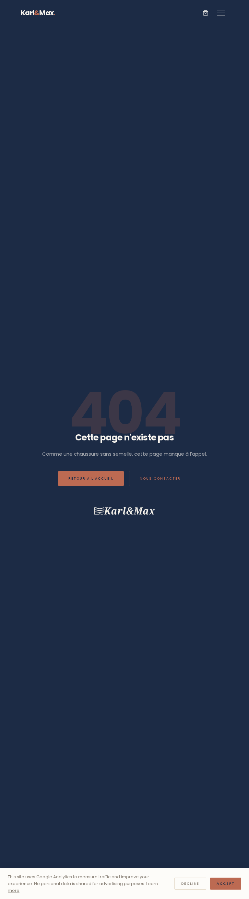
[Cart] (205, 13)
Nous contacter (160, 478)
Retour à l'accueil (90, 478)
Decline (190, 883)
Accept (226, 883)
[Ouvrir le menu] (221, 13)
